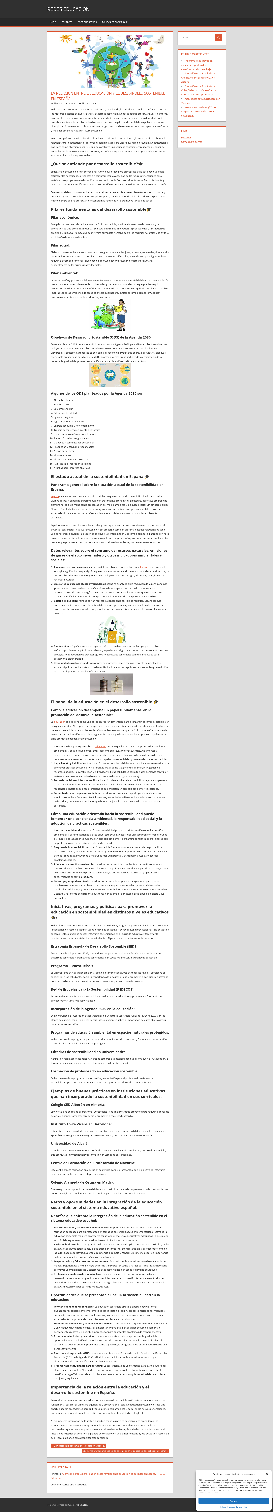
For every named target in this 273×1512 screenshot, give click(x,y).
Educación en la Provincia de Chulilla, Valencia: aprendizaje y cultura (198, 77)
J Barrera (58, 103)
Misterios (186, 137)
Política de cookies (227, 1507)
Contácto (67, 22)
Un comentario (89, 103)
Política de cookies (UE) (115, 22)
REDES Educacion (68, 9)
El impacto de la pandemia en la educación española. (79, 1446)
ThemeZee (82, 1504)
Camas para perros (191, 141)
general (72, 103)
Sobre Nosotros (87, 22)
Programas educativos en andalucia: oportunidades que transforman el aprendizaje (197, 65)
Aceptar (233, 1501)
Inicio (53, 22)
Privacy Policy (241, 1507)
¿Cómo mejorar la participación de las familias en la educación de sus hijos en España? (124, 1451)
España (55, 496)
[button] (267, 1474)
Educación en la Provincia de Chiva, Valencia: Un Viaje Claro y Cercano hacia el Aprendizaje (198, 90)
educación (59, 721)
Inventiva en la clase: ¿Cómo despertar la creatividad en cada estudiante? (198, 111)
